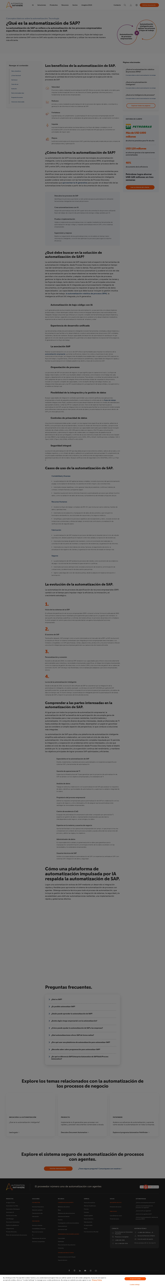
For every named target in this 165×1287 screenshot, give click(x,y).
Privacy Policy (97, 1280)
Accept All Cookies (135, 1278)
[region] (82, 1281)
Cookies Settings (135, 1284)
